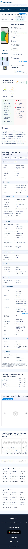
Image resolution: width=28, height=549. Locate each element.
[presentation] (5, 413)
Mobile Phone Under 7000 (14, 478)
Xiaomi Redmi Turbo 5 (6, 504)
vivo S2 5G (14, 492)
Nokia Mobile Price (23, 476)
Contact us (3, 522)
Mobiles (2, 9)
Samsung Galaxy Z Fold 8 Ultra (6, 494)
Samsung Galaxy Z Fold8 (5, 492)
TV (15, 9)
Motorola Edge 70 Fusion (14, 494)
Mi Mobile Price (14, 471)
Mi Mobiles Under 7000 (14, 481)
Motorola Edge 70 (22, 502)
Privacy (25, 522)
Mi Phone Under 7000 (23, 481)
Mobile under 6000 (6, 476)
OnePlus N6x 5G (22, 497)
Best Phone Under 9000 (23, 478)
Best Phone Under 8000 (6, 481)
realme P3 (14, 497)
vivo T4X (5, 499)
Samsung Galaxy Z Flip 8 (5, 497)
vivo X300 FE (14, 507)
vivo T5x (14, 499)
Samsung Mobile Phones (9, 460)
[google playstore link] (14, 533)
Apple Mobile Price (6, 478)
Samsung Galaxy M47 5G (14, 502)
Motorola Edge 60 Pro (15, 504)
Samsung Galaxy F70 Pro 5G (22, 494)
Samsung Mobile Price (6, 471)
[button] (1, 5)
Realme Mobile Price (14, 473)
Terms (12, 524)
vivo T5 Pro (6, 507)
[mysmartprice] (6, 2)
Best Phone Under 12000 (14, 476)
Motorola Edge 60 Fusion (22, 504)
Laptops (9, 9)
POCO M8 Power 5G (5, 502)
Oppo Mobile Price (6, 473)
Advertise (20, 522)
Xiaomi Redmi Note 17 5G (23, 492)
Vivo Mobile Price (22, 471)
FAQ (16, 524)
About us (9, 522)
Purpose (15, 522)
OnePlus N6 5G (23, 499)
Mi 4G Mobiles (22, 473)
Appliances (22, 9)
